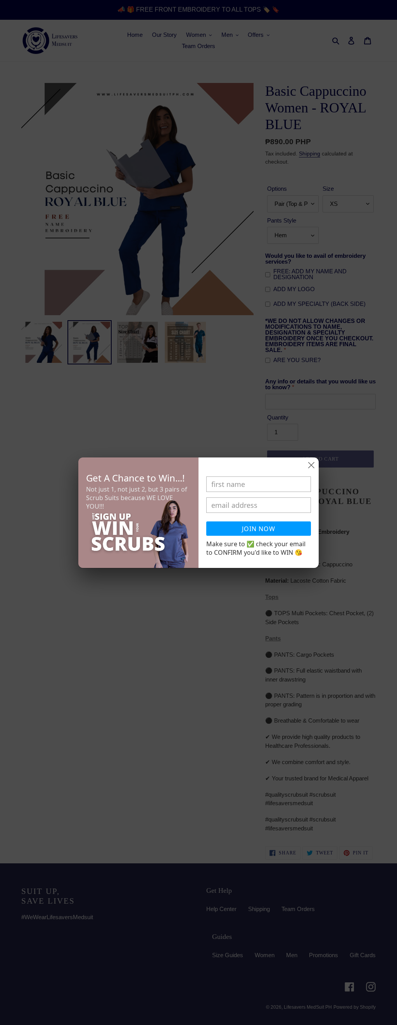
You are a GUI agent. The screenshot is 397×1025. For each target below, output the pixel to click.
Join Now (258, 529)
